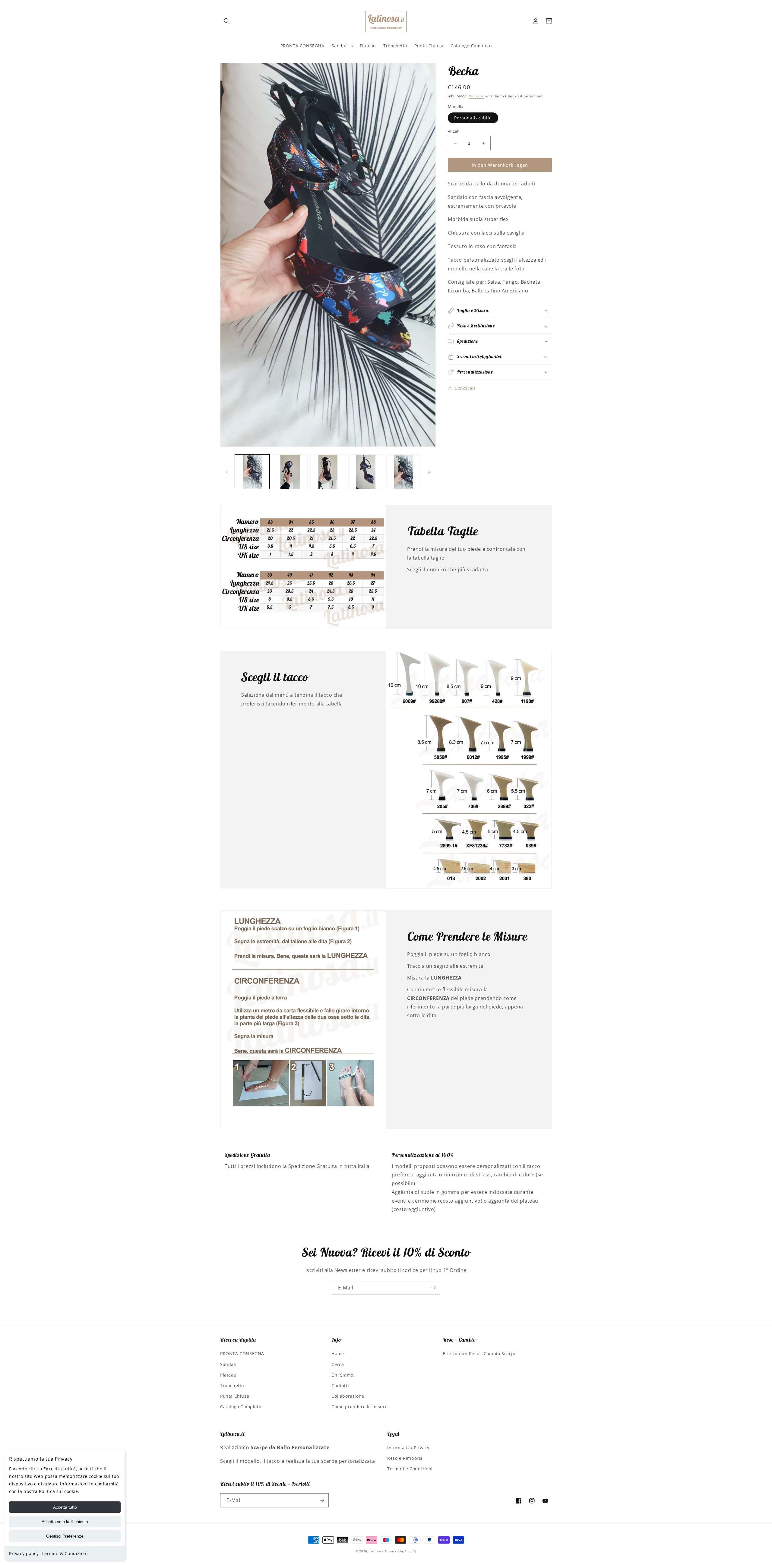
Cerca (337, 1364)
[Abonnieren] (433, 1288)
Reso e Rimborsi (404, 1458)
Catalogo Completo (240, 1406)
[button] (226, 21)
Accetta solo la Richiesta (65, 1521)
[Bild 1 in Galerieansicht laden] (252, 471)
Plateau (228, 1375)
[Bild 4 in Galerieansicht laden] (365, 471)
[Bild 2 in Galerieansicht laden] (290, 471)
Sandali (228, 1364)
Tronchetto (232, 1385)
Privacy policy (24, 1553)
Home (337, 1353)
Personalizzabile (473, 118)
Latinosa (376, 1551)
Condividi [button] (465, 388)
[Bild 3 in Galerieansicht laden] (328, 471)
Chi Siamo (342, 1375)
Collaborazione (347, 1396)
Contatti (340, 1385)
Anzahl (454, 131)
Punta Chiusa (234, 1396)
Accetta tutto (65, 1507)
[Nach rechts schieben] (429, 471)
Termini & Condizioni (65, 1553)
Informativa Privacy (408, 1447)
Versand (476, 96)
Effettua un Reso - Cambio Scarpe (480, 1353)
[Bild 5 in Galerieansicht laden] (403, 471)
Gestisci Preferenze (65, 1536)
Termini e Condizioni (410, 1469)
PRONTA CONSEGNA (242, 1353)
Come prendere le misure (359, 1406)
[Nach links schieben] (226, 471)
